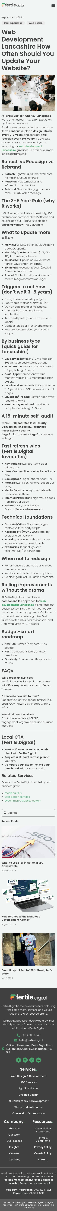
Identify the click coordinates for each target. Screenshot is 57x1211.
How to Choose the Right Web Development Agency (21, 918)
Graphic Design (28, 1095)
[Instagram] (31, 1060)
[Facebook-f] (18, 1060)
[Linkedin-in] (38, 1060)
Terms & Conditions (43, 1139)
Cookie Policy (42, 1153)
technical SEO (13, 793)
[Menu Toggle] (53, 5)
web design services (17, 797)
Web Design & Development (28, 1076)
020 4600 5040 (31, 1035)
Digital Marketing (28, 1088)
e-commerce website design (23, 800)
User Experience (13, 23)
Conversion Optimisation (28, 1113)
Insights (14, 1147)
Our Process (14, 1141)
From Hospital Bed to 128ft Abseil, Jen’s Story (27, 971)
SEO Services (28, 1082)
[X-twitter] (25, 1060)
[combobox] (28, 813)
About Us (14, 1128)
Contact (14, 1159)
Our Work (14, 1135)
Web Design (36, 23)
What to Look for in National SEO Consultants (22, 864)
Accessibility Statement (43, 1130)
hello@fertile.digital (31, 1040)
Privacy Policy (42, 1147)
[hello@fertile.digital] (15, 1040)
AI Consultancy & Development (29, 1101)
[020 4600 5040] (18, 1035)
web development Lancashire (24, 603)
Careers (14, 1153)
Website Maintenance (28, 1107)
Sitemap (42, 1159)
